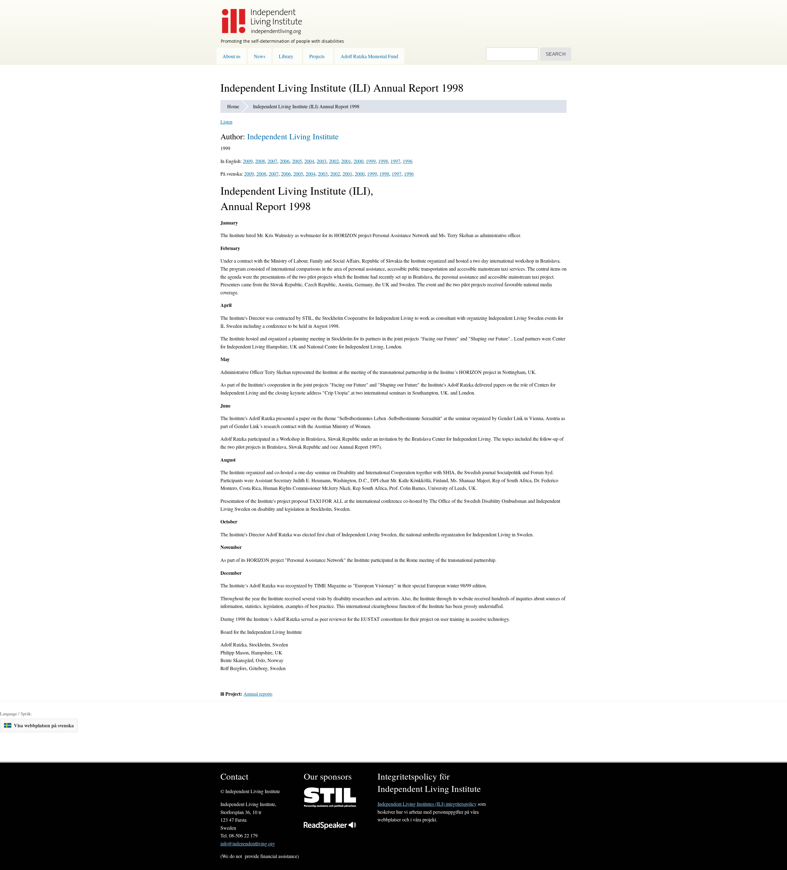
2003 (321, 161)
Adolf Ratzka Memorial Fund (369, 56)
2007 (272, 161)
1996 (408, 161)
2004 (309, 161)
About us (231, 56)
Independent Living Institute (293, 136)
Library (286, 56)
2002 (334, 161)
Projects (317, 56)
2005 (297, 161)
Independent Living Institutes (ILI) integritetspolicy (427, 803)
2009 (248, 161)
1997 (395, 161)
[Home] (259, 17)
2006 (285, 161)
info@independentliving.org (247, 843)
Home (233, 106)
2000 (358, 161)
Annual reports (257, 693)
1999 (371, 161)
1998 (383, 161)
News (259, 56)
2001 (346, 161)
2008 (260, 161)
